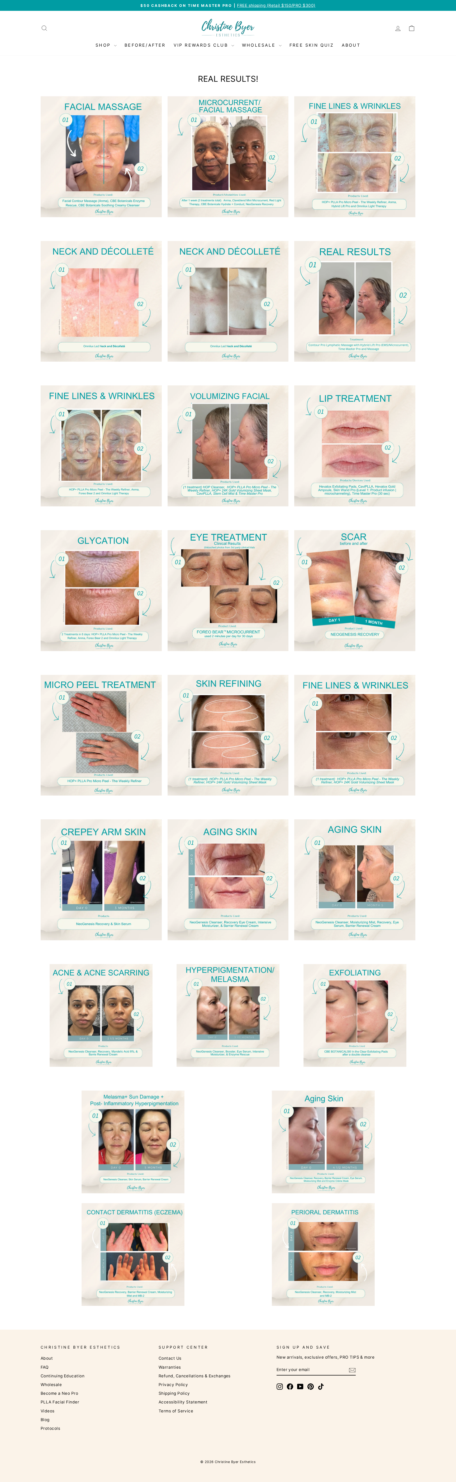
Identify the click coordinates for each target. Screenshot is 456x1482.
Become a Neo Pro (59, 1393)
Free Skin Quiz (311, 45)
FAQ (45, 1367)
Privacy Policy (173, 1384)
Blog (45, 1419)
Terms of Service (176, 1410)
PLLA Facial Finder (60, 1401)
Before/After (145, 45)
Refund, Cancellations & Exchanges (195, 1375)
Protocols (50, 1428)
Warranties (170, 1367)
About (47, 1358)
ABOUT (351, 45)
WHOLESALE (260, 45)
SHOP (104, 45)
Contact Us (170, 1358)
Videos (48, 1410)
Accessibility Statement (183, 1401)
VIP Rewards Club (202, 45)
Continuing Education (62, 1375)
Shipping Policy (174, 1393)
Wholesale (51, 1384)
